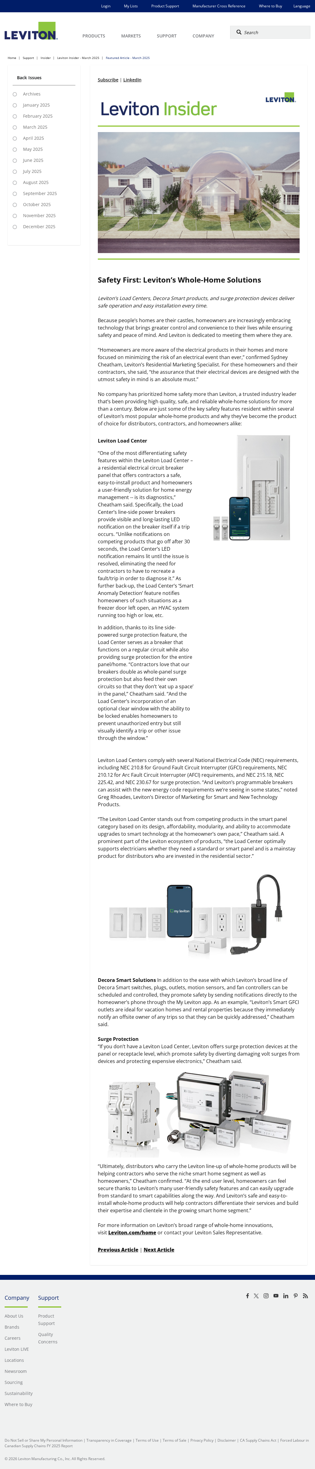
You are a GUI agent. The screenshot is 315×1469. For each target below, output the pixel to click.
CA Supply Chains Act (258, 1440)
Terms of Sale (174, 1440)
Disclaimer (226, 1440)
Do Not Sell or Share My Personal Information (43, 1440)
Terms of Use (147, 1440)
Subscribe (108, 80)
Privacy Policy (201, 1440)
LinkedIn (132, 80)
